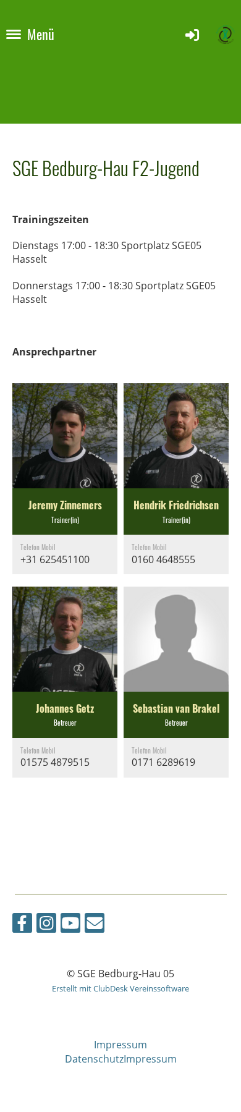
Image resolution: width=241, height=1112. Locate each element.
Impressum (120, 1044)
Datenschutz (94, 1059)
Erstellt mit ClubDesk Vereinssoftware (120, 988)
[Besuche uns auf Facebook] (22, 925)
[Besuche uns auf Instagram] (46, 925)
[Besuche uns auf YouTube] (70, 925)
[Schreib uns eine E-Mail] (94, 925)
